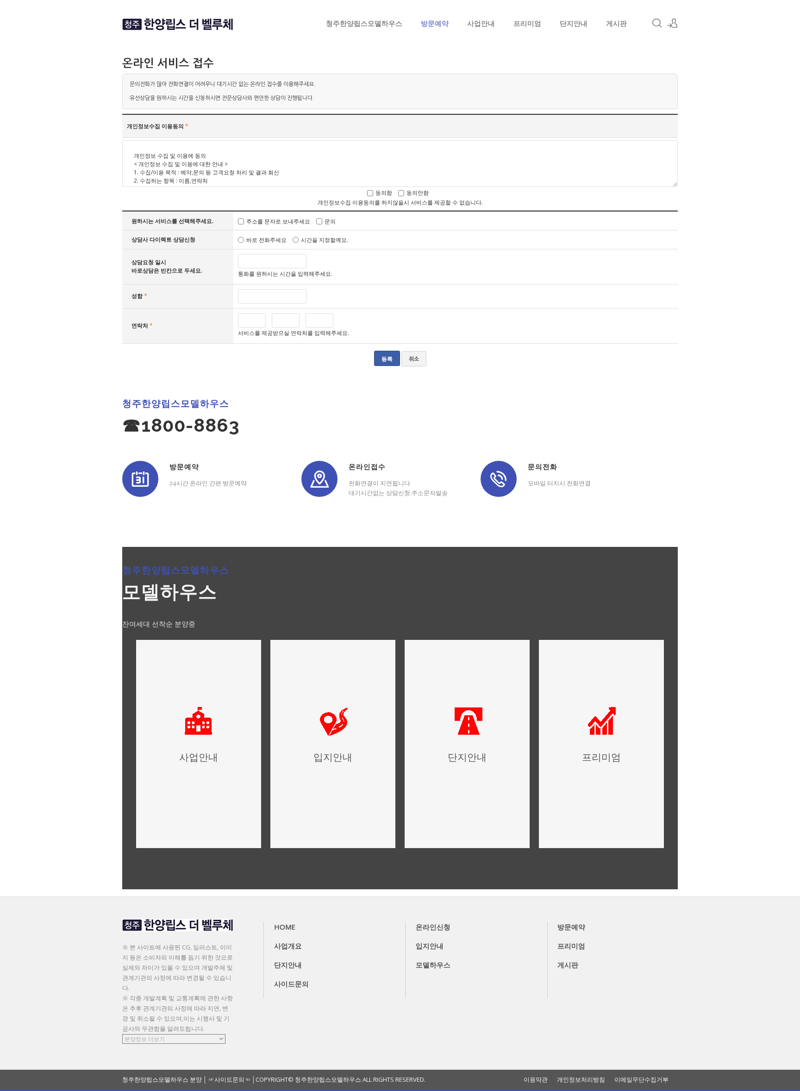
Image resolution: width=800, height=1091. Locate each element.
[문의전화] (499, 479)
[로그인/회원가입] (673, 23)
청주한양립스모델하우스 (364, 23)
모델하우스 (433, 964)
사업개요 (288, 945)
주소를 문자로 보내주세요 (278, 221)
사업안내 (481, 23)
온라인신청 (433, 926)
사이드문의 (291, 983)
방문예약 (435, 23)
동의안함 (417, 193)
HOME (284, 926)
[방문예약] (140, 479)
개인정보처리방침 (581, 1080)
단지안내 (574, 23)
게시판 (616, 23)
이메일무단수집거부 (641, 1080)
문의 (330, 221)
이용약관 (536, 1080)
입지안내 (430, 945)
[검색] (657, 23)
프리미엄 (527, 23)
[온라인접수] (319, 479)
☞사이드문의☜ (229, 1079)
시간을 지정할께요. (324, 240)
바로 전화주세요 (266, 240)
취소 (414, 359)
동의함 (383, 193)
